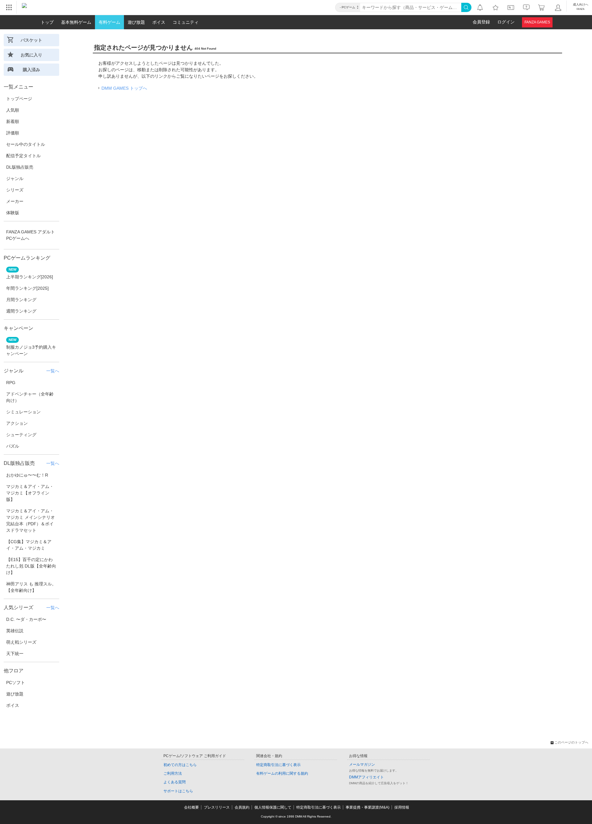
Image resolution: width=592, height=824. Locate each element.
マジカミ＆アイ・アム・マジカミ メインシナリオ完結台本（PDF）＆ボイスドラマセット (30, 520)
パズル (12, 446)
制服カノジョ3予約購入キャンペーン (31, 350)
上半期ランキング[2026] (29, 276)
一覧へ (52, 370)
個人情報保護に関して (272, 807)
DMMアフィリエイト (366, 777)
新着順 (12, 121)
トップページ (19, 98)
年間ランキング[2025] (27, 288)
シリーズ (14, 189)
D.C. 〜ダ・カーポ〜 (26, 619)
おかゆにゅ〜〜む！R (27, 475)
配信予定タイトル (23, 155)
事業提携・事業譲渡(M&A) (367, 807)
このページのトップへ (571, 742)
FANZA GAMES (537, 22)
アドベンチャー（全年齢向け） (30, 397)
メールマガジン (362, 764)
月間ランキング (21, 299)
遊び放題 (14, 693)
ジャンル (14, 178)
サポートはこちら (178, 791)
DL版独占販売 (19, 167)
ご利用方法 (172, 773)
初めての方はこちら (180, 765)
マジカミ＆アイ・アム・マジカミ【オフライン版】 (30, 493)
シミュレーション (23, 411)
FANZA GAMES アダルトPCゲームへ (30, 235)
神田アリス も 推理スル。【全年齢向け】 (31, 587)
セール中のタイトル (25, 144)
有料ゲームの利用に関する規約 (282, 773)
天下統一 (14, 653)
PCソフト (15, 682)
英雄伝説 (14, 630)
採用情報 (401, 807)
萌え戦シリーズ (21, 642)
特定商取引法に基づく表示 (278, 765)
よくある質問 (174, 782)
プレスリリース (217, 807)
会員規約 (242, 807)
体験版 (12, 212)
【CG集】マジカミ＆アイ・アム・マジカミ (28, 545)
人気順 (12, 110)
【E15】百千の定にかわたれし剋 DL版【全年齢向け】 (31, 566)
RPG (10, 382)
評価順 (12, 132)
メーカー (14, 201)
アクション (17, 423)
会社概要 (191, 807)
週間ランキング (21, 311)
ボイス (12, 705)
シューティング (21, 434)
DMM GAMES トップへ (124, 88)
